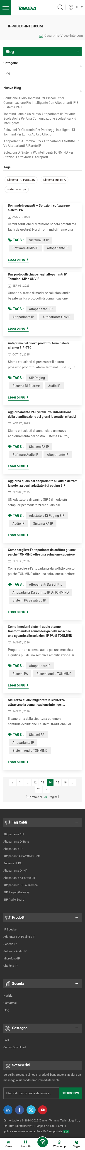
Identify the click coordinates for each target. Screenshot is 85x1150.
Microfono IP (11, 958)
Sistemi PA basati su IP (29, 600)
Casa (48, 35)
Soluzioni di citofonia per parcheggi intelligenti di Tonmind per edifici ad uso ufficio (39, 132)
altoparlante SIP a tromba (20, 885)
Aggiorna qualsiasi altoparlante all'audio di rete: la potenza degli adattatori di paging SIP (42, 483)
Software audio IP (25, 248)
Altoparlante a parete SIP (19, 877)
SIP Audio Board (13, 899)
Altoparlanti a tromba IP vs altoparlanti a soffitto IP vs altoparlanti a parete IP (41, 143)
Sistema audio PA (54, 179)
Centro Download (14, 1047)
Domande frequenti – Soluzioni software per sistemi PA (39, 208)
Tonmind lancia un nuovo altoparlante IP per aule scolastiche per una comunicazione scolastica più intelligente (39, 118)
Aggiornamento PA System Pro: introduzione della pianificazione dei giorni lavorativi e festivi (42, 414)
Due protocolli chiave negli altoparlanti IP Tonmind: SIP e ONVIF (37, 277)
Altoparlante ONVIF (56, 317)
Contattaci (10, 1003)
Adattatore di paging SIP (47, 515)
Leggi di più (16, 259)
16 (65, 782)
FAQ (6, 1040)
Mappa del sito (45, 1126)
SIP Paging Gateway (16, 892)
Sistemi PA (20, 674)
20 (38, 789)
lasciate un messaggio (42, 1142)
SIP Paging (37, 378)
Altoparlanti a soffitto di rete (22, 856)
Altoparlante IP (57, 248)
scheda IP (10, 944)
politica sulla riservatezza (19, 1131)
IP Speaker (10, 929)
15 (57, 782)
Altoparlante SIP (41, 309)
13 (42, 782)
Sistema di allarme (26, 386)
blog (6, 73)
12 (35, 782)
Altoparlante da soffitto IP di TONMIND (40, 592)
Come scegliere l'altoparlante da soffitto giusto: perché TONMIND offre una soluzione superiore (42, 552)
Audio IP (54, 386)
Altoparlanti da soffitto (45, 584)
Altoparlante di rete (16, 841)
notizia (7, 995)
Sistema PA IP (39, 240)
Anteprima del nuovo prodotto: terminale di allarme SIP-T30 (38, 345)
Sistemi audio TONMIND (53, 674)
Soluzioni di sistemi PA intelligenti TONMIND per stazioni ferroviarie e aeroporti (38, 155)
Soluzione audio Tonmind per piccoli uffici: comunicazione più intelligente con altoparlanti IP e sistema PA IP (40, 102)
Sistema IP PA (12, 863)
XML (61, 1126)
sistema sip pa (16, 189)
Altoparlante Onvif (15, 870)
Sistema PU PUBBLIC (21, 179)
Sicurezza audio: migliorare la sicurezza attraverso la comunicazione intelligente (36, 702)
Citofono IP (10, 965)
